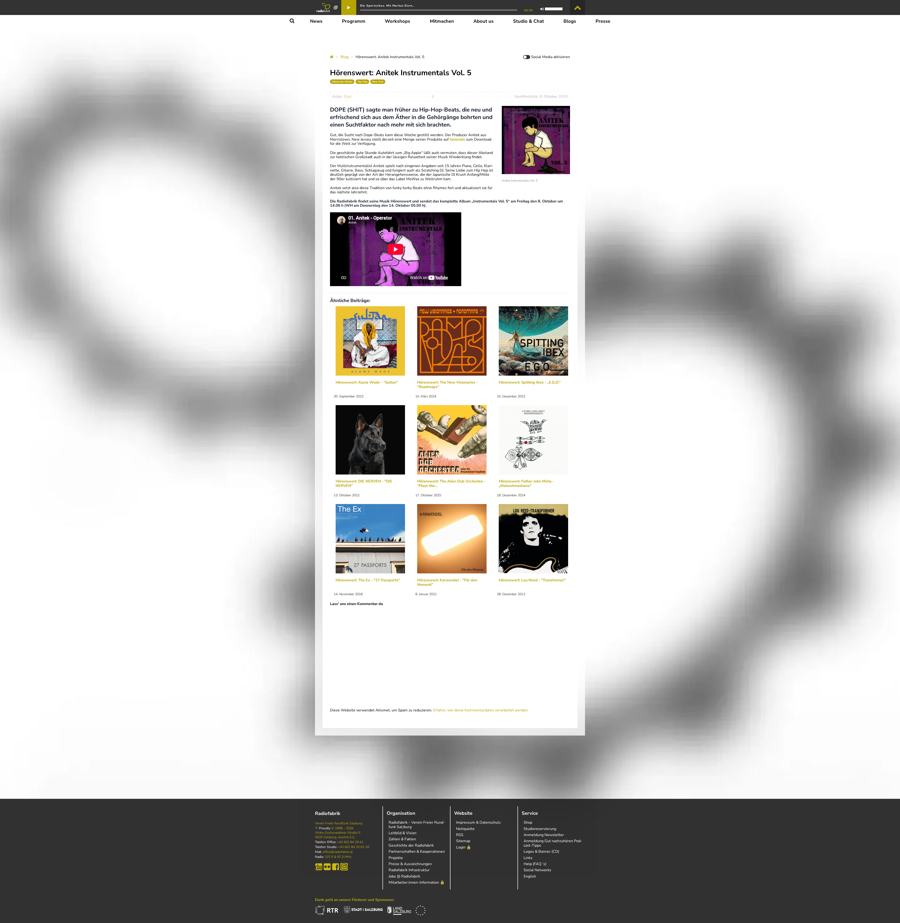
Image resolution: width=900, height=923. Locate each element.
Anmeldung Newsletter (544, 834)
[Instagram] (344, 867)
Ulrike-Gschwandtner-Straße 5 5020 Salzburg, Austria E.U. (337, 835)
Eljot (348, 96)
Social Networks (537, 870)
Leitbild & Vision (402, 833)
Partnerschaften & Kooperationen (417, 851)
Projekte (396, 857)
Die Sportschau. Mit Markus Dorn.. (387, 5)
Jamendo (458, 139)
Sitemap (463, 841)
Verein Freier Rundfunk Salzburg (338, 823)
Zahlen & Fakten (402, 839)
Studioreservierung (540, 828)
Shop (528, 822)
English (530, 876)
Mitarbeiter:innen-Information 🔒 (417, 882)
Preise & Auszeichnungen (410, 864)
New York (377, 81)
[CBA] (318, 867)
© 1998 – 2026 (342, 828)
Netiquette (465, 828)
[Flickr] (327, 867)
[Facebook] (335, 867)
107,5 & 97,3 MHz (338, 857)
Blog (345, 57)
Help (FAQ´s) (535, 864)
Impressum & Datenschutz (478, 822)
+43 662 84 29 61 (350, 842)
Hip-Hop (362, 81)
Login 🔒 (463, 847)
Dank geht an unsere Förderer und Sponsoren (354, 899)
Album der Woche (342, 81)
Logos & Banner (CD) (541, 851)
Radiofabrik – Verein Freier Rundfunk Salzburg (417, 824)
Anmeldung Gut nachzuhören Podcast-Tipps (553, 843)
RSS (459, 834)
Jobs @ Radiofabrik (404, 876)
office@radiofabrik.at (338, 852)
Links (528, 857)
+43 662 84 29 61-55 (353, 847)
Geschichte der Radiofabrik (411, 845)
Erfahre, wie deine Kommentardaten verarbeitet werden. (481, 710)
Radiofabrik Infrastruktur (409, 870)
